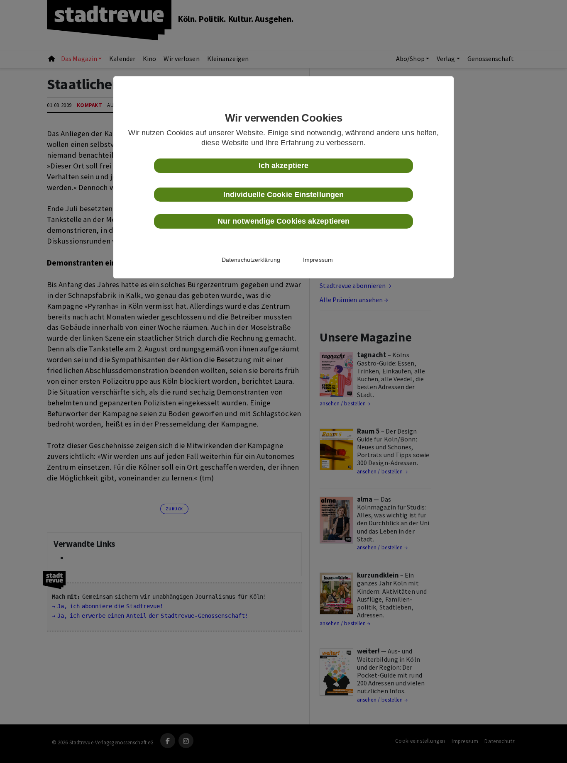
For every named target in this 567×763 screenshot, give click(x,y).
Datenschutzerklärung (251, 259)
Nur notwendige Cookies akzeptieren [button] (283, 221)
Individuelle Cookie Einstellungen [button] (283, 194)
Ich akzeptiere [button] (283, 165)
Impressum (318, 259)
